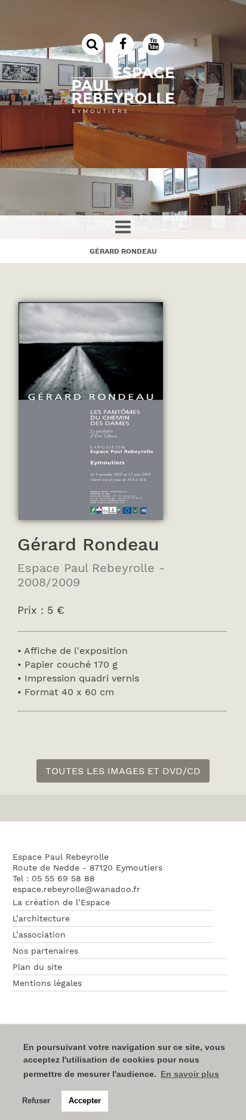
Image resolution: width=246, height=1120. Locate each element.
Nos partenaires (45, 950)
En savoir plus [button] (190, 1074)
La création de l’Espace (61, 902)
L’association (39, 934)
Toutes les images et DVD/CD (123, 771)
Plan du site (37, 967)
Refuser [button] (36, 1101)
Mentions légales (47, 983)
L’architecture (41, 918)
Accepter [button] (85, 1101)
